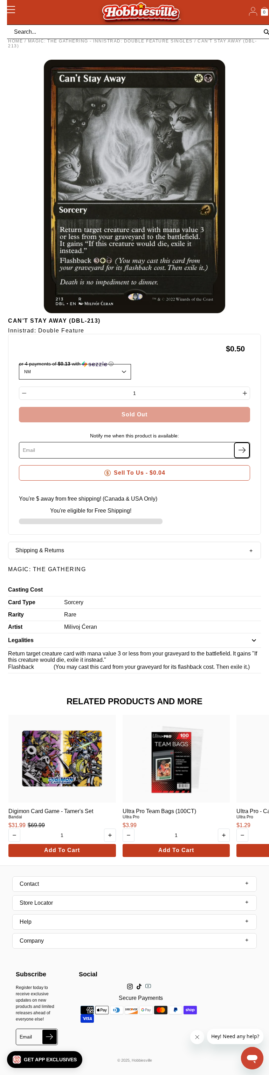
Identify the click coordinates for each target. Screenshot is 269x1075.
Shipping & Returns (39, 550)
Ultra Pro (131, 817)
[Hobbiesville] (140, 12)
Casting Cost (25, 590)
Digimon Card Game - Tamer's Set (50, 811)
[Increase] (245, 393)
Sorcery (73, 602)
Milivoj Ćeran (80, 627)
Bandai (15, 817)
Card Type (21, 602)
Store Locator (36, 903)
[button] (44, 1059)
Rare (70, 615)
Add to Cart (62, 850)
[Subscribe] (242, 450)
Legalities (21, 640)
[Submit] (49, 1037)
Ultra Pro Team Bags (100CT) (159, 811)
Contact (29, 884)
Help (26, 922)
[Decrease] (24, 393)
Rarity (16, 615)
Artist (15, 627)
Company (32, 941)
